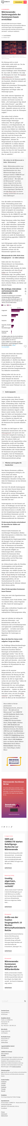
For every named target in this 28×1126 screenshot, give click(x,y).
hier (19, 1097)
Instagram (3, 1081)
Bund (8, 574)
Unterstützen (18, 2)
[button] (14, 810)
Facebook (3, 1087)
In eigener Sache (9, 836)
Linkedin (3, 1083)
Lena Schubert (7, 35)
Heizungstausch (6, 433)
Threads (3, 1089)
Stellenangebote (16, 1067)
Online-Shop (4, 1042)
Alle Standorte (5, 1048)
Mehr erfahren (5, 1053)
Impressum (4, 1114)
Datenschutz (4, 1116)
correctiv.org (5, 2)
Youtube (3, 1085)
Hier (2, 1072)
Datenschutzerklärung (14, 814)
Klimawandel (5, 9)
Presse (3, 1112)
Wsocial (3, 1091)
